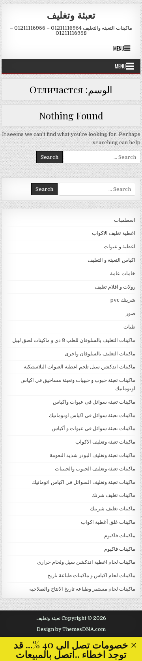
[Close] (134, 645)
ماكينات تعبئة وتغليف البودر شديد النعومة (92, 455)
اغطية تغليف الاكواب (113, 233)
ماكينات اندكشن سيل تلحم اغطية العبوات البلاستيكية (79, 367)
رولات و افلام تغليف (115, 287)
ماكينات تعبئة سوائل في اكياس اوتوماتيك (92, 415)
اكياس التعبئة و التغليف (111, 260)
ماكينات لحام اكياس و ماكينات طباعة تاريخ (91, 575)
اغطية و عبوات (119, 246)
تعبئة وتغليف (71, 14)
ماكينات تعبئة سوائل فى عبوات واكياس (94, 402)
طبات (129, 327)
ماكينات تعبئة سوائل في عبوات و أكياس (93, 428)
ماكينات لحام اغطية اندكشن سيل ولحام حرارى (86, 562)
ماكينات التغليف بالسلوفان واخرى (100, 354)
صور (130, 313)
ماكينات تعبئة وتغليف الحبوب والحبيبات (95, 469)
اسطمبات (124, 220)
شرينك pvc (122, 300)
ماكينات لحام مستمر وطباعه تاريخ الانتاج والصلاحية (82, 589)
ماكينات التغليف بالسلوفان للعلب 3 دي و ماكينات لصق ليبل (73, 340)
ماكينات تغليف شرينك (112, 509)
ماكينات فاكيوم (119, 535)
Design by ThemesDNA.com (71, 629)
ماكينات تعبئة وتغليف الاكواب (105, 442)
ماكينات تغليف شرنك (113, 495)
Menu (118, 48)
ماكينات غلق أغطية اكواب (108, 522)
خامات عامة (122, 273)
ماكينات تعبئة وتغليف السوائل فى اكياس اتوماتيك (83, 482)
